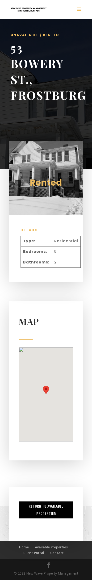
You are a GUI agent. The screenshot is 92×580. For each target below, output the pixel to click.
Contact (57, 553)
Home (24, 547)
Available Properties (51, 547)
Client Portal (33, 553)
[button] (46, 390)
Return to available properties (46, 510)
